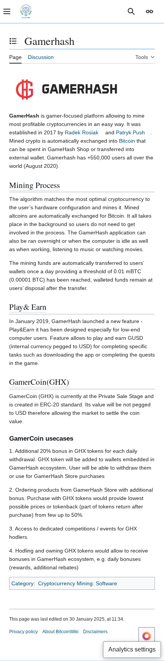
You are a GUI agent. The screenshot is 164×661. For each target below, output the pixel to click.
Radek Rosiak (81, 132)
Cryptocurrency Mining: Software (77, 583)
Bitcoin (127, 141)
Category (22, 583)
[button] (149, 11)
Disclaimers (95, 631)
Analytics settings (132, 649)
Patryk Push (130, 132)
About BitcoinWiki (60, 631)
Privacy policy (23, 631)
